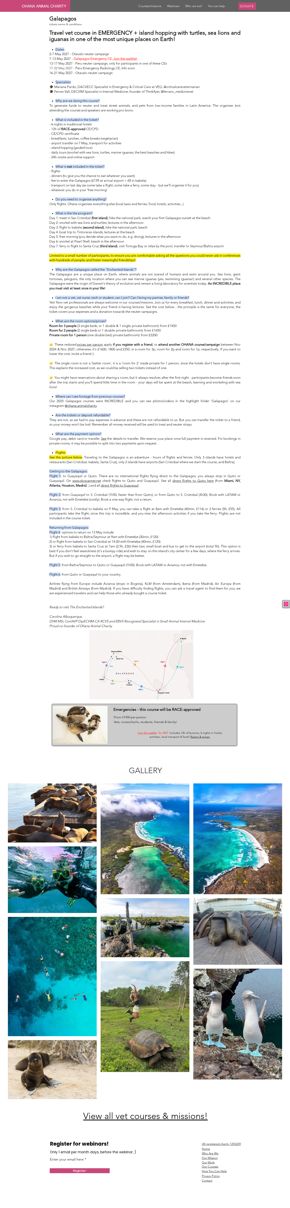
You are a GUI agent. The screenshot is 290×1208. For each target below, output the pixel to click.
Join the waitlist (147, 733)
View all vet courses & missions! (145, 1116)
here (210, 481)
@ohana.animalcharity (81, 406)
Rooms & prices (200, 737)
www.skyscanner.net (86, 481)
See (103, 439)
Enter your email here (67, 1159)
